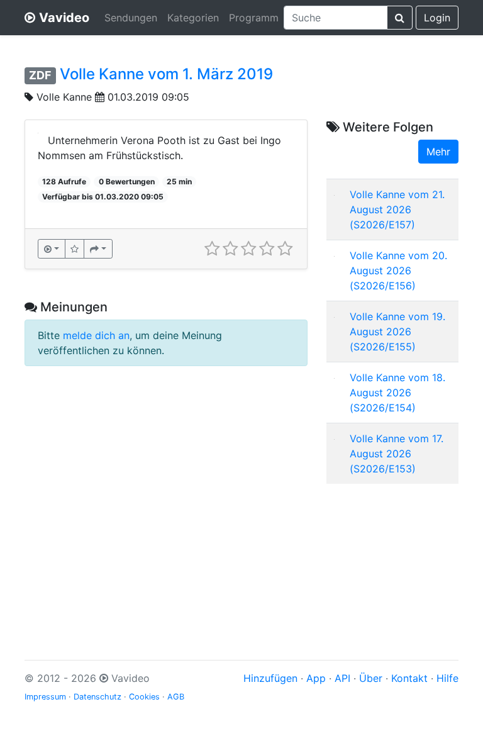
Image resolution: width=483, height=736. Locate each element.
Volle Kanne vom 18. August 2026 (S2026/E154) (397, 392)
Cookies (144, 696)
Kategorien (193, 17)
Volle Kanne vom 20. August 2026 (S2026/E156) (398, 270)
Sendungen (130, 17)
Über (370, 678)
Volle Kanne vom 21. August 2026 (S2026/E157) (397, 209)
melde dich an (96, 335)
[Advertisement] (392, 557)
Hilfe (447, 678)
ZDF (40, 75)
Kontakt (409, 678)
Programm (254, 17)
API (342, 678)
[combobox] (335, 18)
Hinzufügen (270, 678)
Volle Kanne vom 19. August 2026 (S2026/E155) (397, 331)
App (316, 678)
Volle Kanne (64, 97)
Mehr (438, 151)
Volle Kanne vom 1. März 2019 (166, 74)
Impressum (45, 696)
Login (437, 17)
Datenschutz (97, 696)
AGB (175, 696)
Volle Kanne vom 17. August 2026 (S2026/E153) (396, 453)
